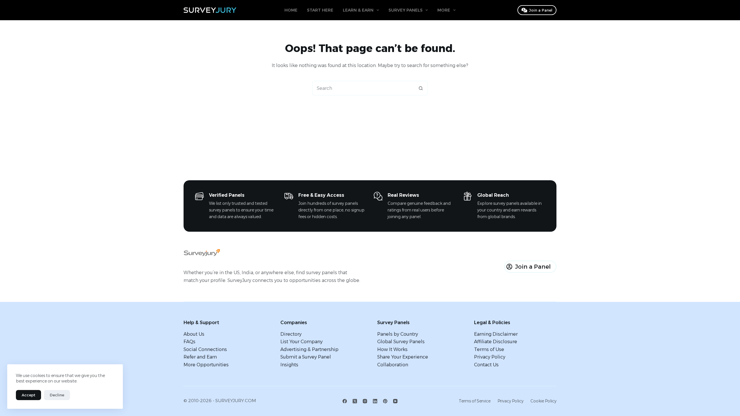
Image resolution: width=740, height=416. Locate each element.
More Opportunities (206, 364)
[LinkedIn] (375, 401)
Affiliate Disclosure (495, 341)
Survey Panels (405, 10)
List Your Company (301, 341)
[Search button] (421, 88)
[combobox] (363, 88)
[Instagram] (365, 401)
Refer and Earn (200, 357)
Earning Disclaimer (496, 334)
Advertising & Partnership (309, 349)
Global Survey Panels (401, 341)
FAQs (189, 341)
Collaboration (392, 364)
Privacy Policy (489, 357)
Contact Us (486, 364)
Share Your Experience (402, 357)
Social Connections (205, 349)
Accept (28, 395)
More (443, 10)
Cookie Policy (543, 401)
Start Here (320, 10)
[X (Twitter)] (355, 401)
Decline (57, 395)
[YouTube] (395, 401)
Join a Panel (540, 10)
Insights (289, 364)
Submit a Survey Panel (305, 357)
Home (290, 10)
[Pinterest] (385, 401)
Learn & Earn (358, 10)
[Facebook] (345, 401)
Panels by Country (397, 334)
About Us (194, 334)
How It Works (392, 349)
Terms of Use (489, 349)
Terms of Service (475, 401)
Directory (290, 334)
